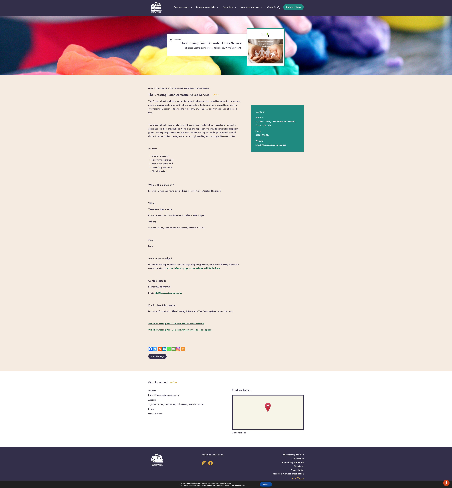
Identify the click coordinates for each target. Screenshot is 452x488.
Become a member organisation (288, 473)
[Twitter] (155, 349)
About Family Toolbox (293, 454)
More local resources (250, 7)
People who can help (205, 7)
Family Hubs (228, 7)
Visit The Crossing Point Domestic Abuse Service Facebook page (179, 329)
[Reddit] (160, 349)
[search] (278, 7)
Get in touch (298, 458)
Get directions (239, 432)
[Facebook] (151, 349)
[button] (268, 407)
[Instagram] (178, 349)
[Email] (174, 349)
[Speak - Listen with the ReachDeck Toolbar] (446, 483)
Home (150, 88)
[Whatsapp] (169, 349)
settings (242, 485)
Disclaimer (299, 466)
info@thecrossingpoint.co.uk (168, 293)
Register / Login (293, 7)
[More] (183, 349)
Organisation (161, 88)
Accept (265, 484)
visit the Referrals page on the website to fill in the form (192, 268)
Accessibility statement (292, 462)
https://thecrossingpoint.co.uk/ (270, 144)
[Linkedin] (164, 349)
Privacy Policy (297, 470)
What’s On (271, 7)
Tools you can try (181, 7)
